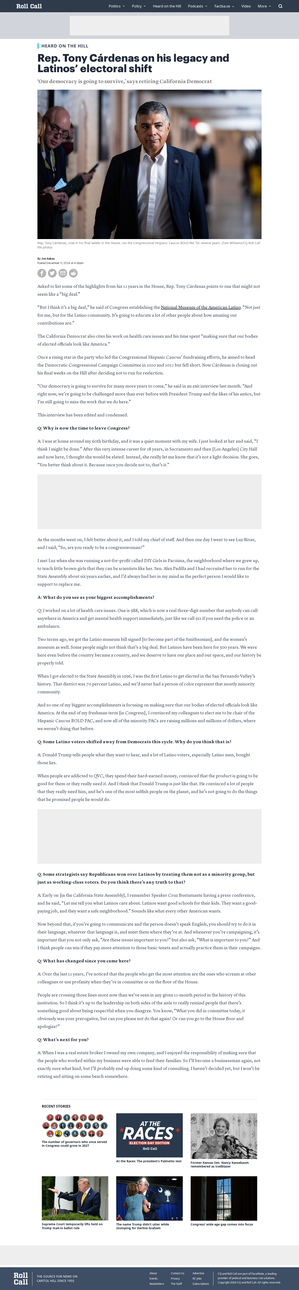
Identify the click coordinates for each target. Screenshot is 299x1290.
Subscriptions (201, 1284)
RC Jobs (197, 1278)
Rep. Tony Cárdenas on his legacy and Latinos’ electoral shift (133, 63)
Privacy (175, 1278)
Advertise (198, 1273)
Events (154, 1278)
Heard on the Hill (64, 46)
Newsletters (157, 1284)
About (153, 1273)
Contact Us (177, 1273)
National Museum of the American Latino (201, 308)
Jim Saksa (48, 258)
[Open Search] (280, 6)
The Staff (176, 1284)
